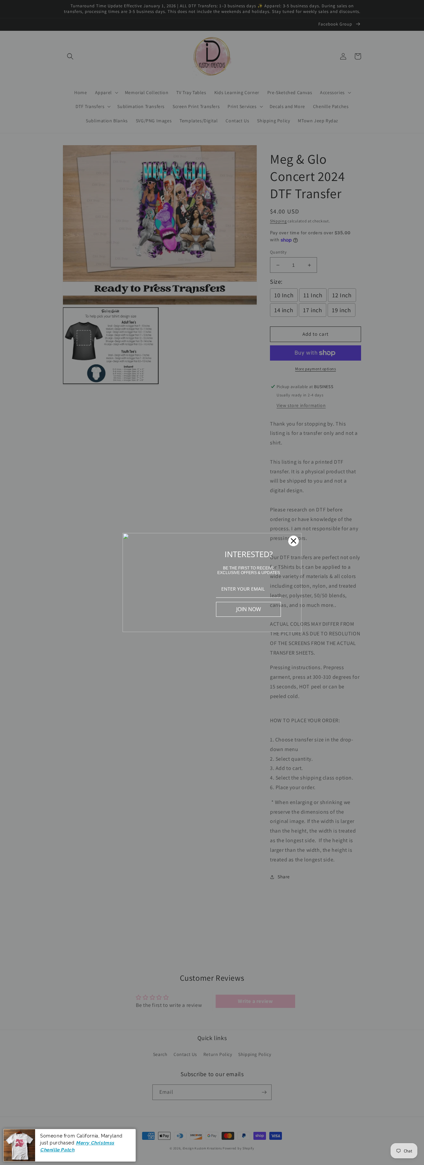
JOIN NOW (248, 609)
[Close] (293, 541)
